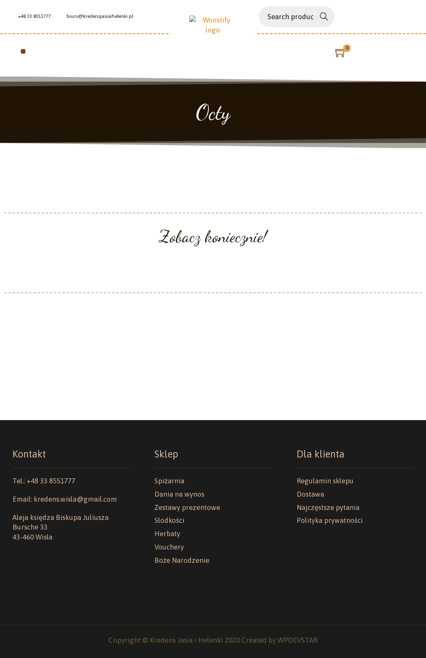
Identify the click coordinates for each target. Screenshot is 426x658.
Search (324, 17)
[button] (23, 51)
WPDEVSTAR (297, 640)
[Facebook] (397, 16)
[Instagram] (410, 16)
